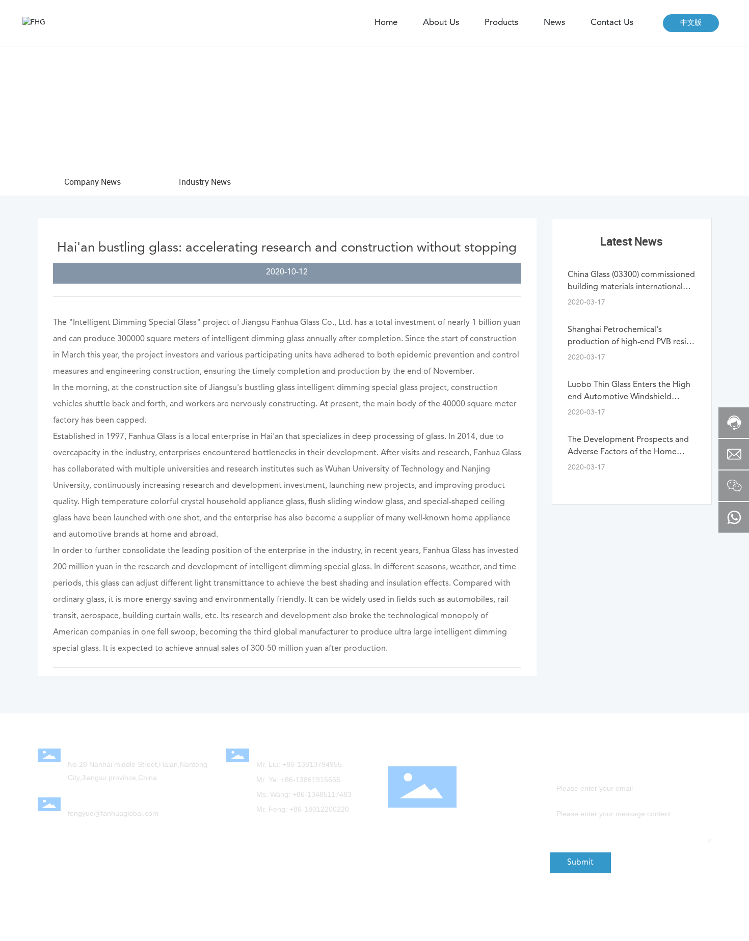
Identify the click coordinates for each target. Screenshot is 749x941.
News (112, 111)
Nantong (302, 919)
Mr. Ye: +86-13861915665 (298, 780)
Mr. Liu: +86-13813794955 (299, 764)
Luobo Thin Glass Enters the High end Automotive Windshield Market (629, 397)
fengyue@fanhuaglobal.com (113, 813)
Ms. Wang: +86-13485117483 (304, 794)
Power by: (245, 919)
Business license (596, 927)
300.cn (273, 919)
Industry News (205, 181)
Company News (164, 111)
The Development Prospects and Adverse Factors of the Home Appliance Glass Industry (628, 452)
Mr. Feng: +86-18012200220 (302, 809)
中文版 (691, 22)
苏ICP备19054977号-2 (603, 916)
